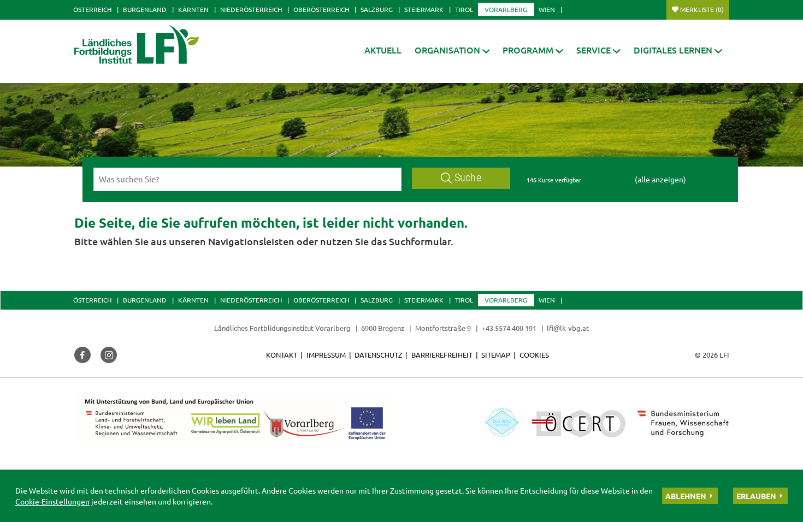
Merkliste (702, 9)
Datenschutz (378, 354)
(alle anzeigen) (660, 179)
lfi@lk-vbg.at (568, 328)
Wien (547, 9)
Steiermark (424, 9)
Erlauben (756, 496)
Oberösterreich (321, 9)
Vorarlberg (506, 9)
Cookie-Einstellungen (52, 501)
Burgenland (145, 9)
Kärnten (193, 9)
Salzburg (377, 9)
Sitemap (495, 354)
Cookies (534, 354)
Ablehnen (685, 496)
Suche (467, 177)
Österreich (92, 9)
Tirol (464, 9)
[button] (452, 49)
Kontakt (281, 354)
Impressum (326, 354)
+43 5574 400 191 (509, 328)
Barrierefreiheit (442, 354)
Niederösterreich (251, 9)
